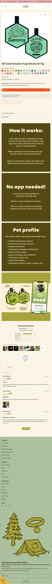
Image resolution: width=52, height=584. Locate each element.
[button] (41, 14)
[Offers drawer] (5, 6)
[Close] (9, 582)
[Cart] (49, 6)
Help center (8, 102)
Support (19, 102)
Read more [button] (6, 423)
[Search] (46, 6)
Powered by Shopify (26, 582)
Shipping (4, 79)
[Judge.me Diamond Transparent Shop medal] (25, 358)
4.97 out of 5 (29, 329)
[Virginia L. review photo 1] (6, 404)
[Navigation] (2, 6)
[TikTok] (9, 505)
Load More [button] (26, 428)
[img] (7, 376)
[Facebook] (2, 505)
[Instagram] (6, 505)
